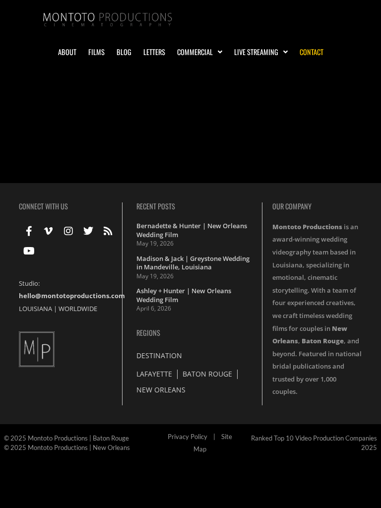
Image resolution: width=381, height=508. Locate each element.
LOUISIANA (35, 308)
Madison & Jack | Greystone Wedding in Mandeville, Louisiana (193, 263)
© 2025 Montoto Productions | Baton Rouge (66, 438)
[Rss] (108, 231)
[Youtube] (29, 251)
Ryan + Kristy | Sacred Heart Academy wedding (122, 110)
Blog (124, 52)
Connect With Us (43, 206)
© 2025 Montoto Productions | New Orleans (67, 447)
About (67, 52)
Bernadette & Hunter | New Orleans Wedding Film (191, 230)
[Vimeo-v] (49, 231)
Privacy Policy (187, 437)
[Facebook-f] (29, 231)
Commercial (195, 52)
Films (96, 52)
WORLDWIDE (78, 308)
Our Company (292, 206)
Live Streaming (256, 52)
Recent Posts (155, 206)
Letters (154, 52)
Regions (148, 332)
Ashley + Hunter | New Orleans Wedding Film (183, 295)
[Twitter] (88, 231)
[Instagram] (68, 231)
